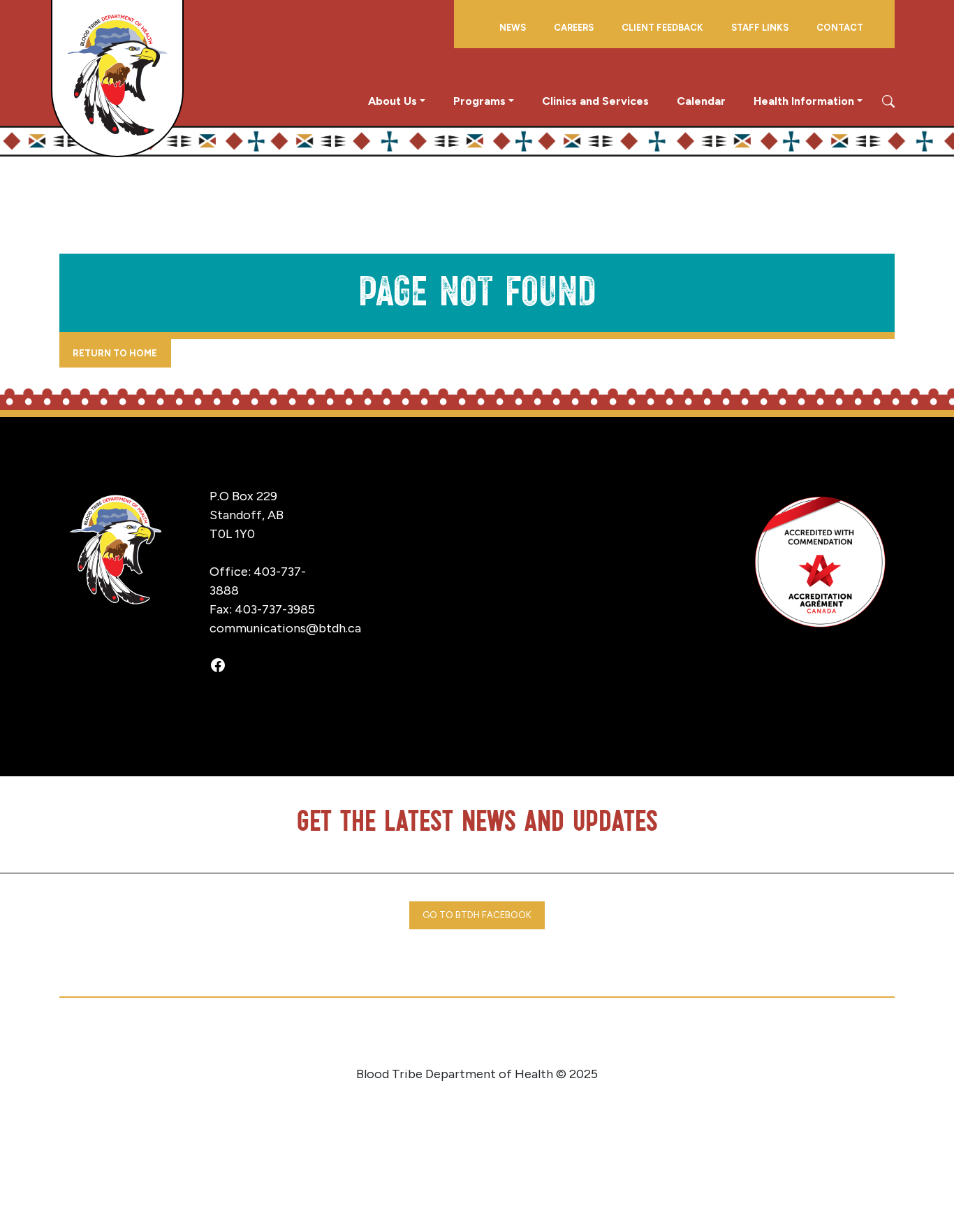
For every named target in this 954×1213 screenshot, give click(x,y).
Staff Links (759, 27)
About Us (392, 101)
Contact (839, 27)
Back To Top (888, 1181)
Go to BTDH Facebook (477, 915)
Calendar (701, 101)
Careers (574, 27)
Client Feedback (662, 27)
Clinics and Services (595, 101)
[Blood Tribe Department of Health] (117, 78)
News (512, 27)
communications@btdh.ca (285, 628)
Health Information (804, 101)
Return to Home (115, 353)
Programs (479, 101)
